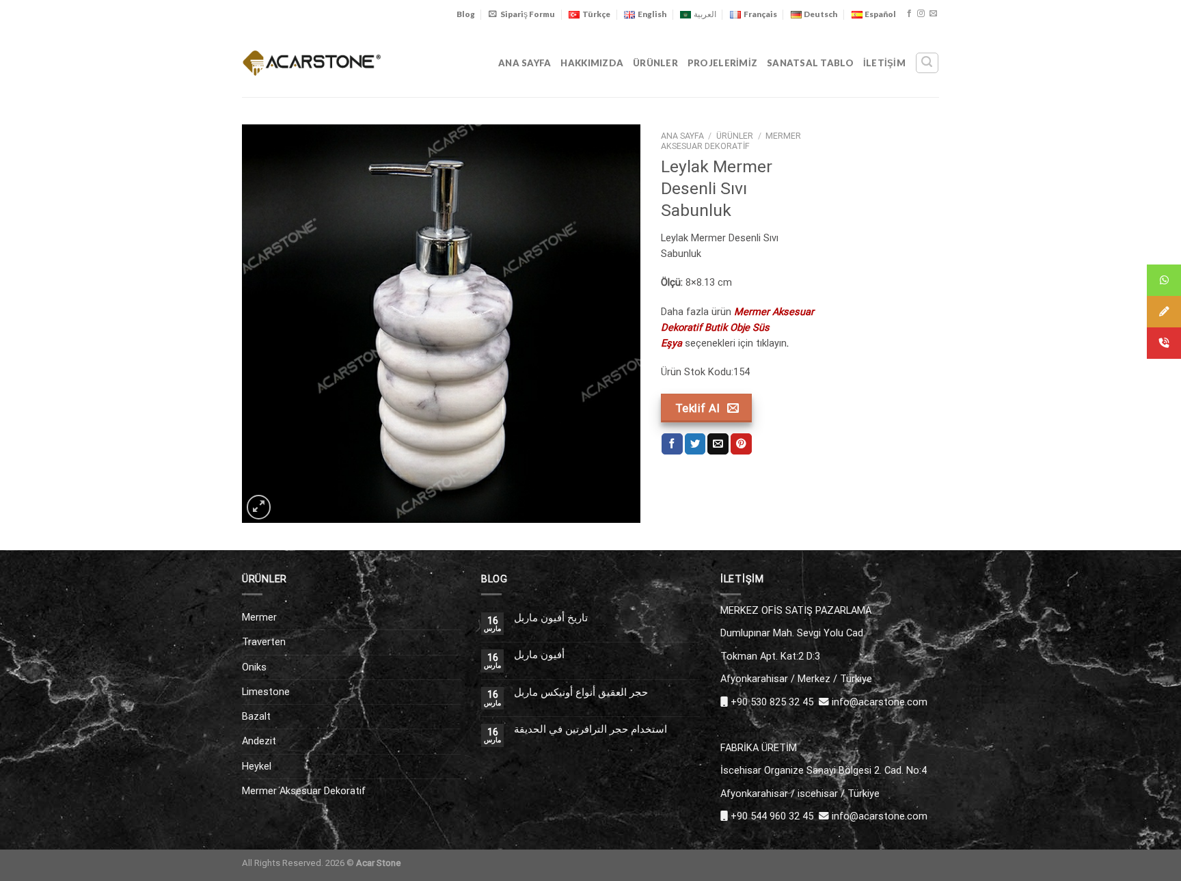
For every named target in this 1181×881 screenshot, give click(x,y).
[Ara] (927, 62)
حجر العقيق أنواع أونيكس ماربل (581, 693)
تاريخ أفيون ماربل (551, 618)
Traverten (264, 642)
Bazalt (256, 716)
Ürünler (655, 62)
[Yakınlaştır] (259, 507)
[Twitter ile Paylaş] (695, 444)
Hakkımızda (591, 62)
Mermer (259, 617)
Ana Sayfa (524, 62)
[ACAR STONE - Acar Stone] (312, 62)
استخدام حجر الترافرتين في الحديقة (590, 729)
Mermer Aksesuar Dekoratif (731, 141)
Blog (466, 14)
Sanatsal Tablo (810, 62)
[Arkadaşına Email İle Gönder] (718, 444)
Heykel (256, 766)
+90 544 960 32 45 (772, 816)
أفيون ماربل (539, 655)
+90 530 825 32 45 (772, 702)
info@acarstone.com (879, 702)
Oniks (254, 667)
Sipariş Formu (527, 14)
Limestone (266, 692)
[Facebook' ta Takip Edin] (909, 14)
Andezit (259, 741)
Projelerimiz (722, 62)
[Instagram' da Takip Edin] (921, 14)
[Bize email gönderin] (933, 14)
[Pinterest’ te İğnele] (741, 444)
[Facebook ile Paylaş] (672, 444)
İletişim (884, 62)
